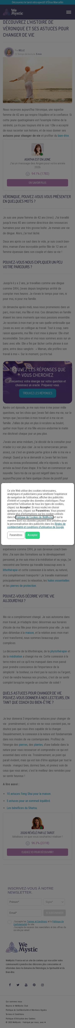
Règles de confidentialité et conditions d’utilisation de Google (36, 525)
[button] (16, 535)
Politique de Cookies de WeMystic (34, 517)
